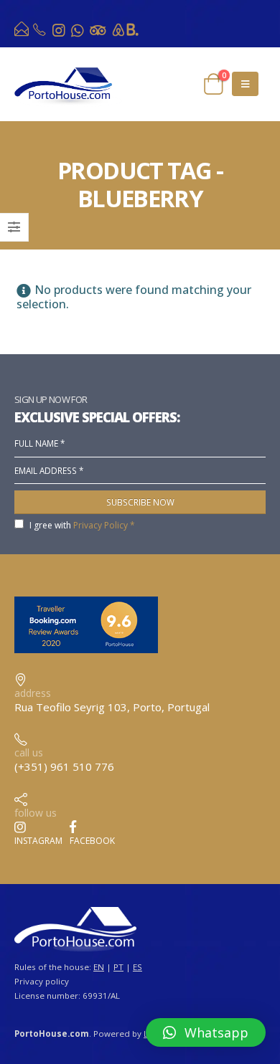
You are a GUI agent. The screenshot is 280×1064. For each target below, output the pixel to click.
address (32, 693)
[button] (206, 1032)
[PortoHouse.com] (22, 32)
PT (118, 966)
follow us (35, 813)
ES (137, 966)
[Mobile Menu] (245, 84)
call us (28, 752)
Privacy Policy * (104, 525)
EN (98, 966)
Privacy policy (41, 981)
